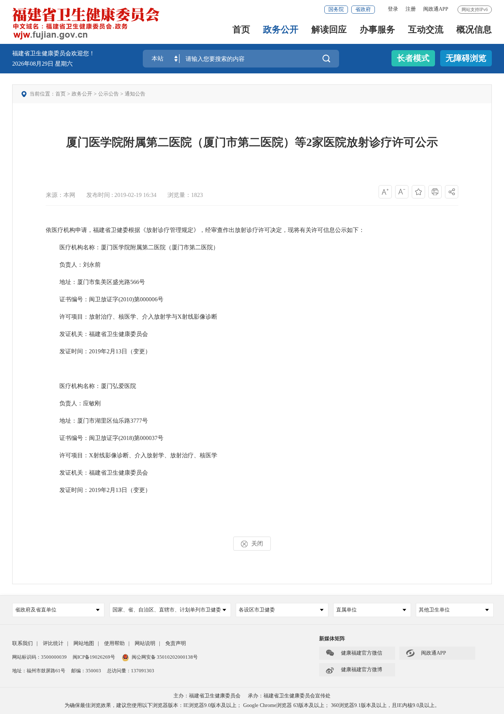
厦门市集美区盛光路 (103, 282)
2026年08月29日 (33, 63)
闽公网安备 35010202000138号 (165, 657)
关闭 (257, 543)
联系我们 (22, 643)
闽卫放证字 (103, 299)
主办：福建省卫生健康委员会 (207, 696)
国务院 (336, 9)
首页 (241, 30)
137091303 (142, 670)
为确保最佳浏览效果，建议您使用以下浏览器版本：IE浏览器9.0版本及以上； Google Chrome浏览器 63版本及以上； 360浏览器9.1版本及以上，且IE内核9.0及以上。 (252, 705)
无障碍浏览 (466, 58)
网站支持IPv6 (475, 9)
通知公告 (135, 94)
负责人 (68, 264)
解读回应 (329, 30)
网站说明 (145, 643)
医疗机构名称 (77, 247)
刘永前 (92, 264)
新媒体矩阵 (332, 638)
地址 (65, 282)
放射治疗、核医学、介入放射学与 (133, 316)
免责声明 (175, 643)
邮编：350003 (86, 670)
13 (118, 351)
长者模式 (413, 58)
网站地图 (83, 643)
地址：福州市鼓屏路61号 (38, 670)
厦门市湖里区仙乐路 (103, 420)
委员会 (139, 334)
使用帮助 (114, 643)
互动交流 (425, 30)
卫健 (116, 230)
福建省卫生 (103, 334)
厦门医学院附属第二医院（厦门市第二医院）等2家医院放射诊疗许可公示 (252, 142)
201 (93, 351)
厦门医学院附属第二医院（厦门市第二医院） (160, 247)
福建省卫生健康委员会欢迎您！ (53, 53)
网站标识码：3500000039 (39, 657)
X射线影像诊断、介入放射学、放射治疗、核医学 (153, 455)
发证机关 (71, 334)
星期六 (64, 63)
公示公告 (108, 94)
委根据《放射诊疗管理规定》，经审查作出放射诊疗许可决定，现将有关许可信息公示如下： (243, 230)
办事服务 (377, 30)
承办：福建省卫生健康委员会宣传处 (289, 696)
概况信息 (474, 30)
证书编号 (71, 299)
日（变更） (136, 351)
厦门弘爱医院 (118, 386)
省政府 (363, 9)
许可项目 (71, 316)
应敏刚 (92, 403)
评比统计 (53, 643)
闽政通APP (435, 9)
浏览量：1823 (185, 195)
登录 (393, 9)
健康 (124, 334)
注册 (410, 9)
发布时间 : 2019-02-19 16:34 (121, 195)
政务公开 (280, 30)
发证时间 (71, 351)
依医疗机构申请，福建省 (78, 230)
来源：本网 (60, 195)
